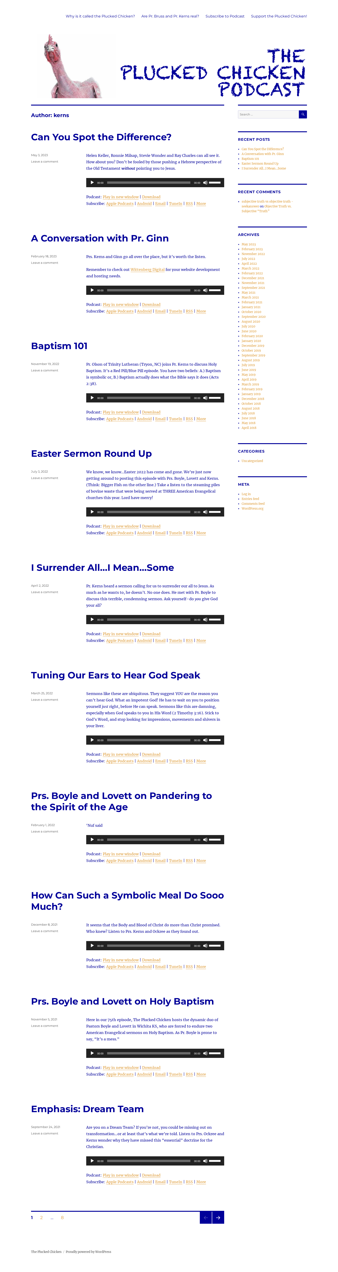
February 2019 (252, 389)
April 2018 (249, 428)
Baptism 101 (59, 345)
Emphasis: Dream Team (87, 1108)
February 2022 (252, 273)
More (201, 203)
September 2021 (253, 288)
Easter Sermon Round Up (91, 453)
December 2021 (253, 278)
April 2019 (249, 380)
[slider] (215, 182)
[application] (155, 182)
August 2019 (251, 360)
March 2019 (250, 384)
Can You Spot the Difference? (101, 137)
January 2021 (251, 307)
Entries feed (250, 499)
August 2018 (251, 409)
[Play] (92, 182)
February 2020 (252, 336)
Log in (246, 494)
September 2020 (254, 317)
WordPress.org (253, 509)
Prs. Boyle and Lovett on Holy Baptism (122, 1001)
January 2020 (251, 341)
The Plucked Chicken (46, 1252)
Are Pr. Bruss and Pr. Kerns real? (170, 16)
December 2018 (253, 399)
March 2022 (250, 268)
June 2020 (249, 331)
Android (144, 203)
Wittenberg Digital (148, 269)
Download (151, 197)
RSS (189, 203)
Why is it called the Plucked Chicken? (100, 16)
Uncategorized (252, 461)
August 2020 (251, 322)
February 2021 (252, 302)
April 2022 (249, 264)
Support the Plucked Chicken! (279, 16)
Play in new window (121, 197)
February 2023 (252, 249)
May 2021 (248, 293)
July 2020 (248, 326)
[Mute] (205, 182)
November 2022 (253, 254)
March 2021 (250, 297)
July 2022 (248, 259)
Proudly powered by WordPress (88, 1252)
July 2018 (248, 413)
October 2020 (251, 312)
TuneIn (175, 203)
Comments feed (253, 504)
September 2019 (253, 355)
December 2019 (253, 346)
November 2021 (253, 283)
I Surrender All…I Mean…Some (102, 567)
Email (160, 203)
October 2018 (251, 404)
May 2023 (249, 244)
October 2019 (251, 351)
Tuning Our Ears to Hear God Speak (115, 675)
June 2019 (249, 370)
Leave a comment (44, 161)
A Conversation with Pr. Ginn (100, 238)
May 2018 (248, 423)
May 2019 (249, 375)
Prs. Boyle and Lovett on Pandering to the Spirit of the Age (121, 801)
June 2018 (249, 418)
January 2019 (251, 394)
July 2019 (248, 365)
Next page (218, 1223)
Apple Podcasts (120, 203)
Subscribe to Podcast (225, 16)
